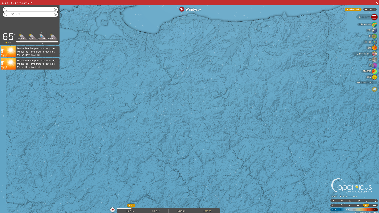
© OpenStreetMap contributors (366, 212)
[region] (189, 106)
